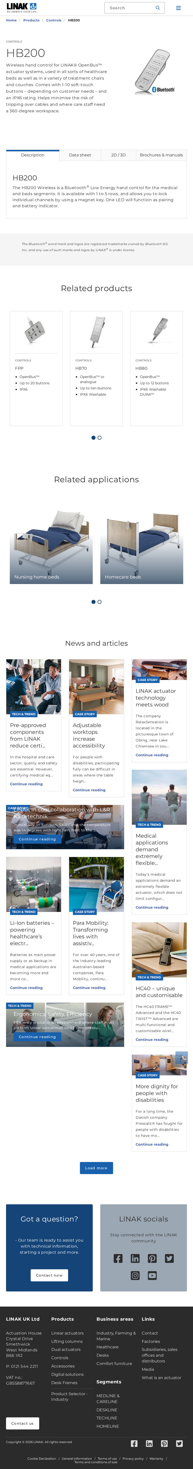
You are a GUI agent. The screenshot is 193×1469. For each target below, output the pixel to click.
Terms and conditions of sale (95, 1462)
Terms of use (107, 1458)
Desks (102, 1355)
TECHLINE (106, 1418)
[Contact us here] (181, 1057)
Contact (150, 1333)
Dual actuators (66, 1349)
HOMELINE (107, 1426)
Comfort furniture (114, 1363)
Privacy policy (133, 1458)
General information (77, 1458)
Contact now (49, 1275)
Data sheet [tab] (80, 155)
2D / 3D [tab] (118, 155)
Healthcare (107, 1347)
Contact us (22, 1423)
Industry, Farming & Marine (116, 1336)
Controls (59, 1357)
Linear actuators (67, 1333)
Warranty (156, 1458)
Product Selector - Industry (69, 1396)
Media (148, 1369)
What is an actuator (161, 1377)
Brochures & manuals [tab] (161, 155)
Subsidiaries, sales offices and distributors (159, 1355)
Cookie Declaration (41, 1458)
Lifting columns (67, 1341)
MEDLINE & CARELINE (108, 1398)
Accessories (63, 1366)
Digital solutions (67, 1374)
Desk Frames (64, 1382)
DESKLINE (106, 1410)
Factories (151, 1341)
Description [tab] (32, 155)
